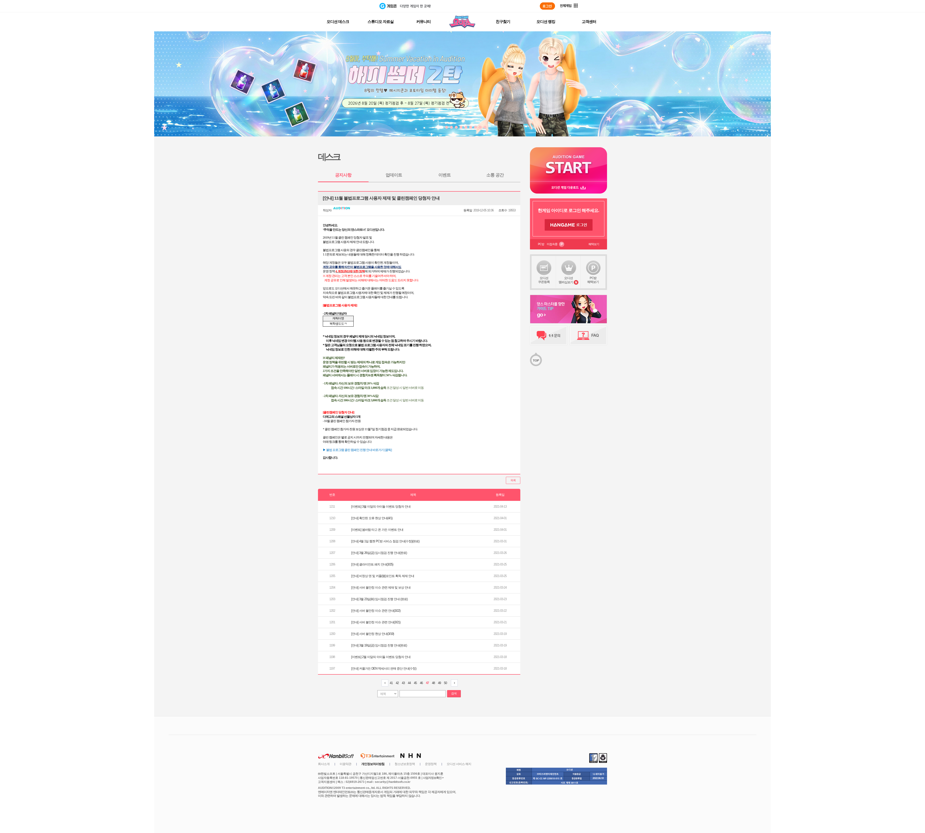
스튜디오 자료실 (381, 22)
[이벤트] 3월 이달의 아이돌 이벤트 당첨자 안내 (380, 506)
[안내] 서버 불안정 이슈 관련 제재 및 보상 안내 (380, 587)
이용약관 (345, 764)
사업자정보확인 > (433, 777)
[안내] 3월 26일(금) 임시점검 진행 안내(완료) (379, 553)
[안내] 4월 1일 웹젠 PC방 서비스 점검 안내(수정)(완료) (385, 541)
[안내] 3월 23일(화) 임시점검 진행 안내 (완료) (379, 599)
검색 (453, 693)
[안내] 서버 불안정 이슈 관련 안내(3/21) (375, 622)
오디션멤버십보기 (566, 280)
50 (445, 683)
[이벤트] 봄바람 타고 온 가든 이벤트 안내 (377, 529)
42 (397, 683)
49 (439, 683)
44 (409, 683)
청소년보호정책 (405, 764)
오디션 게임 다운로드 (568, 187)
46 (421, 683)
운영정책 (430, 764)
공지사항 (343, 175)
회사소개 (324, 764)
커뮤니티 (423, 22)
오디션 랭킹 (545, 22)
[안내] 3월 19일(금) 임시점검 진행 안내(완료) (379, 645)
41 (391, 683)
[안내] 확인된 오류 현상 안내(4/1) (371, 518)
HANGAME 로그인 (569, 225)
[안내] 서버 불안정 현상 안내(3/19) (372, 634)
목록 (513, 480)
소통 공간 (495, 175)
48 (433, 683)
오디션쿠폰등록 (544, 280)
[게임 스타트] (568, 164)
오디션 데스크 (338, 22)
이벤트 (444, 175)
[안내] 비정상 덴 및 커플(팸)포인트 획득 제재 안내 (382, 576)
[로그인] (547, 6)
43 (403, 683)
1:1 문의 (548, 335)
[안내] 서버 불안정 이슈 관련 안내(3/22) (375, 610)
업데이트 (394, 175)
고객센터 (589, 22)
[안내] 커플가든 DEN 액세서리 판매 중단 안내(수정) (383, 668)
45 (415, 683)
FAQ (588, 335)
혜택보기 (593, 244)
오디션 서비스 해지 (459, 764)
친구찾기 (503, 22)
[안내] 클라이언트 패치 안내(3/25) (372, 564)
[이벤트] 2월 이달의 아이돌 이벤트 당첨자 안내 (380, 657)
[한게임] (359, 6)
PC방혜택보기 (593, 280)
